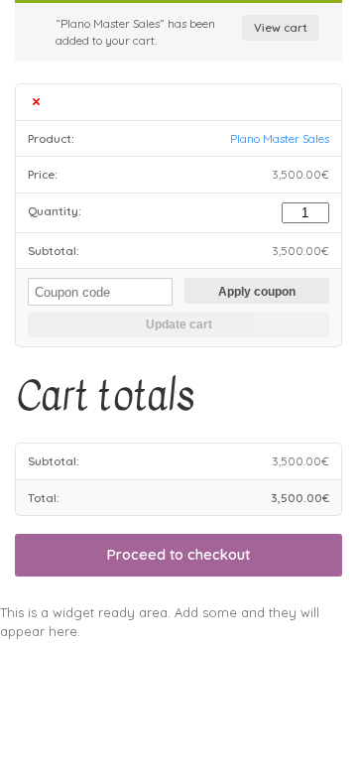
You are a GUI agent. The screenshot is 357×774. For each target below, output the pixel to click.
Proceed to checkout (178, 554)
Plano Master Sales (279, 138)
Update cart (179, 324)
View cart (280, 27)
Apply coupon (257, 291)
